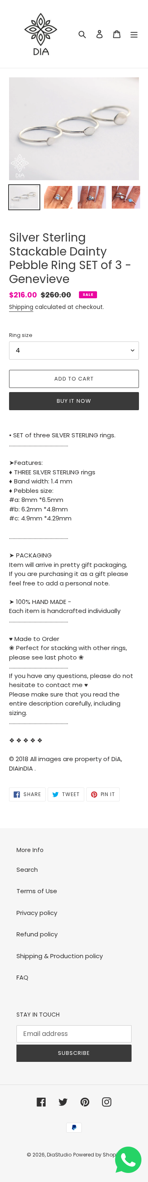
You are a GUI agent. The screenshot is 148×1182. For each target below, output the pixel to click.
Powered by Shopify (97, 1154)
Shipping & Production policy (59, 956)
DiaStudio (59, 1154)
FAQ (22, 977)
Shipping (21, 307)
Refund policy (37, 934)
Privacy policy (36, 912)
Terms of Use (36, 891)
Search (27, 869)
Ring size (20, 335)
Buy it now (74, 401)
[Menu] (134, 34)
